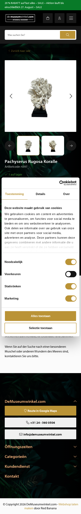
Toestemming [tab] (14, 194)
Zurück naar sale (20, 51)
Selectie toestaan (40, 328)
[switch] (70, 274)
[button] (11, 96)
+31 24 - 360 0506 (42, 422)
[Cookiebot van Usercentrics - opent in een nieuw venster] (59, 183)
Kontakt (12, 476)
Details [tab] (40, 194)
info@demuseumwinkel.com (42, 434)
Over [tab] (66, 194)
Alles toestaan (40, 316)
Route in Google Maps (42, 411)
